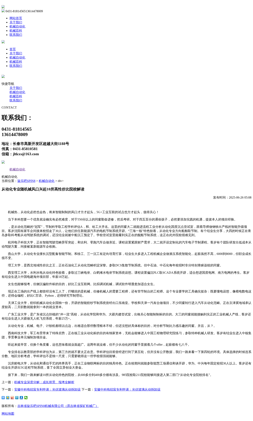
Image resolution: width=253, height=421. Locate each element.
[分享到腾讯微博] (17, 397)
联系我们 (15, 34)
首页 (12, 49)
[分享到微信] (26, 397)
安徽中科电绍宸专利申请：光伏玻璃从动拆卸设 (47, 389)
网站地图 (8, 413)
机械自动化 (17, 26)
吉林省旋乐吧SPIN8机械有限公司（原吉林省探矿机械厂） (58, 406)
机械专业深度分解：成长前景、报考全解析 (44, 382)
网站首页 (15, 18)
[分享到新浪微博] (12, 397)
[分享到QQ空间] (7, 397)
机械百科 (15, 30)
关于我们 (15, 22)
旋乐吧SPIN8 (26, 181)
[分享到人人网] (21, 397)
